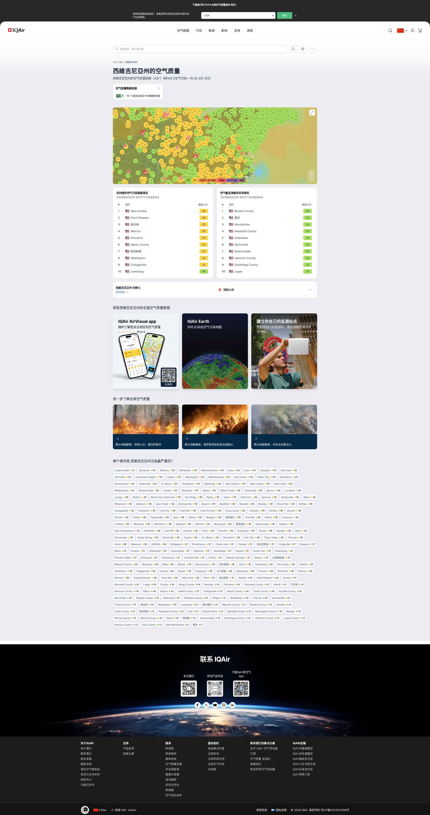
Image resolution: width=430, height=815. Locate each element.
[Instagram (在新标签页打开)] (224, 705)
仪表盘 (212, 769)
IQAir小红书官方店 (304, 764)
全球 (115, 62)
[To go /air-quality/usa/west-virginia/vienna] (163, 224)
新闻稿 (169, 790)
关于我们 (86, 748)
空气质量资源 (173, 764)
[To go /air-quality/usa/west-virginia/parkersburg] (163, 251)
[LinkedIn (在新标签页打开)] (232, 705)
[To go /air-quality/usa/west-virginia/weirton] (163, 231)
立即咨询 (213, 753)
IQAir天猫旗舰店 (303, 748)
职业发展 (86, 758)
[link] (390, 30)
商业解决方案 (216, 748)
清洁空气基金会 (90, 769)
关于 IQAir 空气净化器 (264, 748)
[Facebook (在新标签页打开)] (198, 705)
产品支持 (128, 748)
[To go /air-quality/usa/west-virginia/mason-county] (163, 244)
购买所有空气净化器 (262, 769)
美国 (121, 62)
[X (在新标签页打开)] (206, 705)
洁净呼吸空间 (216, 758)
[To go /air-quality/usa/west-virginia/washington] (163, 258)
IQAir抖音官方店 (303, 769)
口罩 (253, 753)
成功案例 (171, 779)
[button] (195, 155)
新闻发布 (171, 753)
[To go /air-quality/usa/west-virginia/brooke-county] (267, 211)
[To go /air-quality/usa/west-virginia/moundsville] (267, 224)
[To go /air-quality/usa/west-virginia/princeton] (163, 238)
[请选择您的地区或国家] (402, 30)
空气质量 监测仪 (260, 758)
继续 (284, 15)
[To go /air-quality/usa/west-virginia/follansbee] (267, 238)
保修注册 (128, 753)
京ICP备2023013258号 (335, 810)
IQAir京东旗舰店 (303, 753)
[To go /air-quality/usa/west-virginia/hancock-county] (267, 258)
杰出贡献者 (172, 769)
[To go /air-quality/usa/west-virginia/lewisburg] (163, 271)
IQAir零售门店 (301, 774)
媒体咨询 (86, 764)
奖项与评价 (172, 784)
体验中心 (86, 779)
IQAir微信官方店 (303, 758)
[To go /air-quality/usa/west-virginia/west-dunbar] (163, 211)
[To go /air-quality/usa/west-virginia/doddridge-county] (267, 264)
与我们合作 (87, 784)
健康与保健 (172, 774)
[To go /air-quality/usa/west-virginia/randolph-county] (267, 231)
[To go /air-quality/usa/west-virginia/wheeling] (267, 217)
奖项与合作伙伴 (90, 774)
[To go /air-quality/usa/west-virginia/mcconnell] (267, 244)
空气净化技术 (173, 795)
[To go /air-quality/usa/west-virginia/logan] (267, 271)
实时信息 (120, 292)
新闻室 (169, 748)
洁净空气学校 (216, 764)
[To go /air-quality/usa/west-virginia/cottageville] (163, 264)
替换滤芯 (255, 764)
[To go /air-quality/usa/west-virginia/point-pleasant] (163, 217)
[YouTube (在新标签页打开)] (215, 705)
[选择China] (402, 30)
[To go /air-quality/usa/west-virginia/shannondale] (267, 251)
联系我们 (86, 753)
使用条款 (261, 810)
